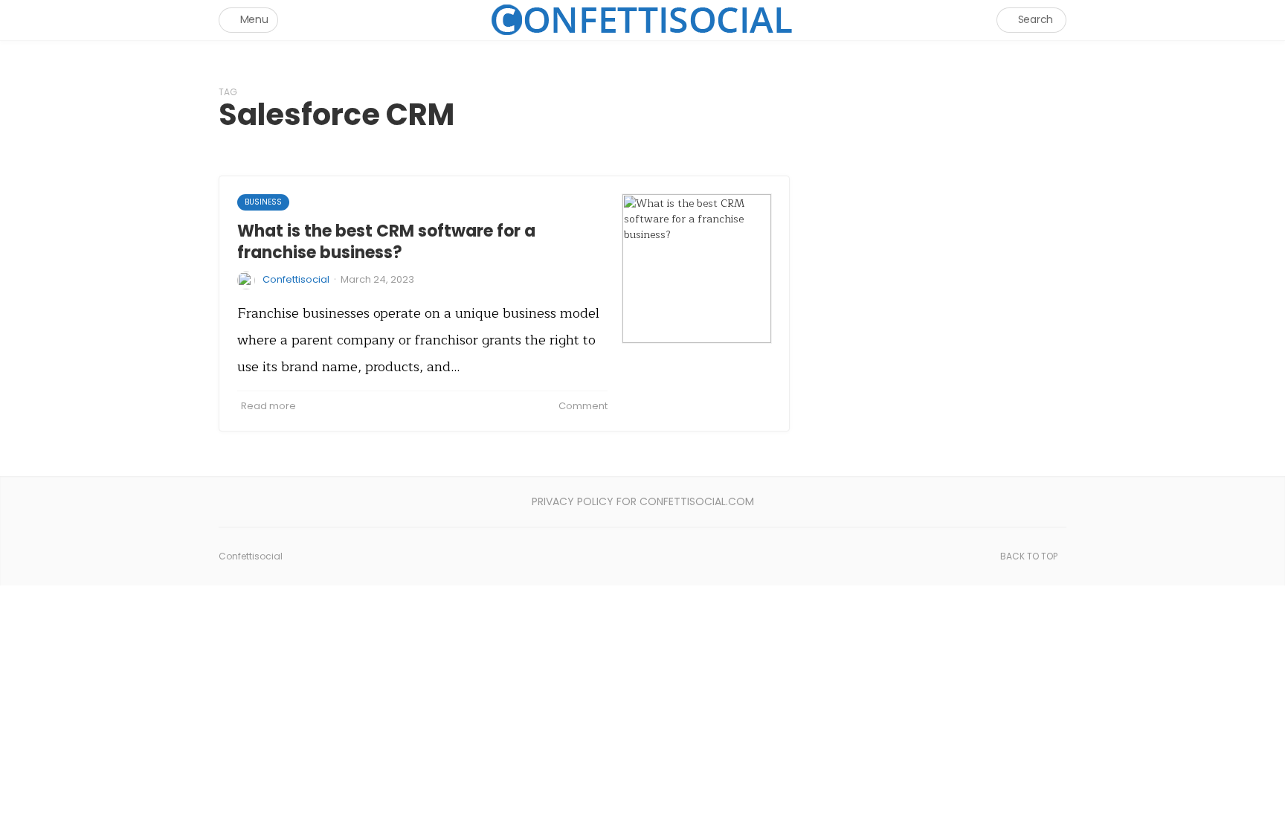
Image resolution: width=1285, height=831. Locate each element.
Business (263, 202)
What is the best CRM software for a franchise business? (386, 241)
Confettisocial (296, 279)
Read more (268, 406)
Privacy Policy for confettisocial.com (643, 501)
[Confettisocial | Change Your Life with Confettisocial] (642, 19)
